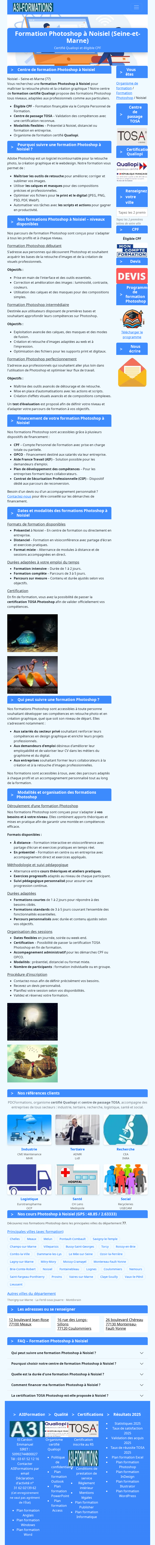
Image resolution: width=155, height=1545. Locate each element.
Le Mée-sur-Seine (81, 1254)
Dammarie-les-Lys (49, 1254)
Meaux (31, 1239)
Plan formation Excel (127, 1457)
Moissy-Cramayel (74, 1262)
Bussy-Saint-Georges (80, 1246)
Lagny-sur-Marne (22, 1262)
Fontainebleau (69, 1269)
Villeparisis (51, 1246)
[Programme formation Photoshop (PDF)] (132, 318)
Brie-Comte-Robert (23, 1269)
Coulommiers (113, 1269)
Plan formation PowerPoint (60, 1491)
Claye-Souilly (109, 1277)
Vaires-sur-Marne (81, 1277)
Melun (48, 1239)
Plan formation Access (59, 1506)
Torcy (105, 1246)
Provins (57, 1277)
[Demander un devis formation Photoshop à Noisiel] (132, 275)
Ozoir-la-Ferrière (111, 1254)
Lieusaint (16, 1284)
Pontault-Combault (73, 1239)
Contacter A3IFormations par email (25, 1469)
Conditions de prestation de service (86, 1473)
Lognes (91, 1269)
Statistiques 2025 (128, 1423)
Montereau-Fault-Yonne (110, 1262)
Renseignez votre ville (136, 196)
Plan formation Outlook (59, 1477)
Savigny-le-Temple (105, 1239)
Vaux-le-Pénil (134, 1277)
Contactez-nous (19, 496)
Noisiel (47, 1269)
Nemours (135, 1269)
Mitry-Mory (48, 1262)
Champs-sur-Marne (23, 1246)
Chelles (15, 1239)
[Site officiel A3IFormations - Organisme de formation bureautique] (30, 1429)
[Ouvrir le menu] (136, 7)
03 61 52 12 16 (28, 1459)
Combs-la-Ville (20, 1254)
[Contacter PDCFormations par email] (132, 372)
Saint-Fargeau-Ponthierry (27, 1277)
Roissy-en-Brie (125, 1246)
